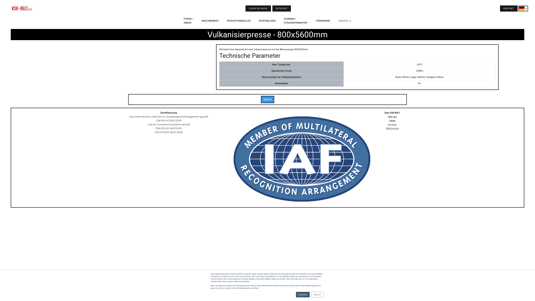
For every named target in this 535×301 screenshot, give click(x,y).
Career (392, 120)
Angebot (267, 99)
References (392, 128)
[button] (523, 8)
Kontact (392, 124)
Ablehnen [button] (317, 294)
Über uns (392, 116)
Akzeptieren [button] (302, 294)
